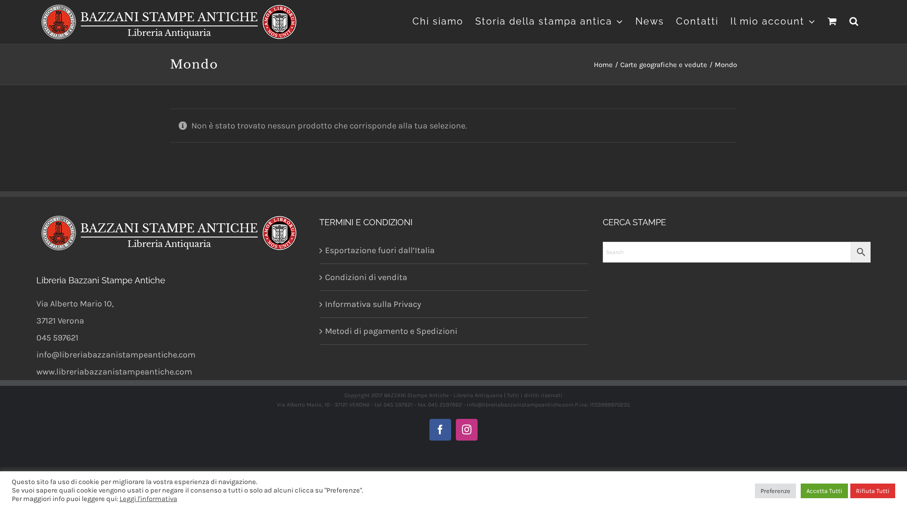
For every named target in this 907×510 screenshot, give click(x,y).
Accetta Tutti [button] (824, 490)
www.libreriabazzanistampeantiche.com (114, 371)
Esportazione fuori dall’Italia (380, 250)
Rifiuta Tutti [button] (873, 490)
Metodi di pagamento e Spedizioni (391, 331)
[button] (854, 20)
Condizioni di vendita (366, 277)
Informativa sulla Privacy (373, 304)
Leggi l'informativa (148, 499)
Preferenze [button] (775, 490)
